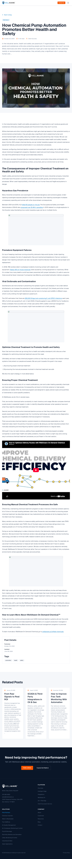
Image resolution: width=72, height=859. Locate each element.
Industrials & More (7, 841)
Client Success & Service (45, 804)
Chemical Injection (7, 815)
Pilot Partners (6, 812)
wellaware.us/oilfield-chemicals (53, 632)
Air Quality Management (9, 825)
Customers (41, 815)
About (39, 812)
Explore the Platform (43, 768)
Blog (39, 822)
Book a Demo (27, 768)
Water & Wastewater (8, 819)
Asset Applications (7, 844)
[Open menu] (68, 3)
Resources (41, 819)
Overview (40, 788)
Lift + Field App (42, 800)
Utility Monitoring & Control (9, 837)
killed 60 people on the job (31, 205)
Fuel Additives (6, 822)
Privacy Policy (66, 852)
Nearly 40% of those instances (20, 270)
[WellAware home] (8, 3)
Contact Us (61, 2)
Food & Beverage (7, 831)
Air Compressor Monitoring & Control (12, 828)
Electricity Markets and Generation (12, 834)
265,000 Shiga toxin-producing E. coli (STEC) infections (43, 298)
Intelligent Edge (42, 791)
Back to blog (8, 15)
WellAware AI (41, 797)
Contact (40, 825)
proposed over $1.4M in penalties (32, 207)
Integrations (41, 794)
